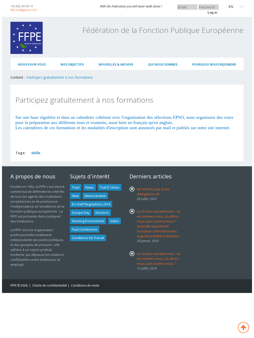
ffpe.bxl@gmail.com (23, 10)
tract (75, 187)
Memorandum (95, 195)
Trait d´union (109, 187)
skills (35, 152)
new (75, 195)
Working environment (88, 221)
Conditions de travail (88, 238)
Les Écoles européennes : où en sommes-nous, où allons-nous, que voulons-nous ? (158, 258)
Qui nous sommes (162, 64)
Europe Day (81, 212)
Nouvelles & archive (115, 64)
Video (114, 221)
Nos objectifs (72, 64)
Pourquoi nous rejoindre (214, 64)
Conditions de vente (85, 285)
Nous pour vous (32, 64)
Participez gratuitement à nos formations (60, 77)
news (89, 187)
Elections (102, 212)
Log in (212, 12)
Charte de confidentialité (49, 285)
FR (241, 6)
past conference (84, 229)
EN (230, 6)
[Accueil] (26, 24)
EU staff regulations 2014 (91, 204)
